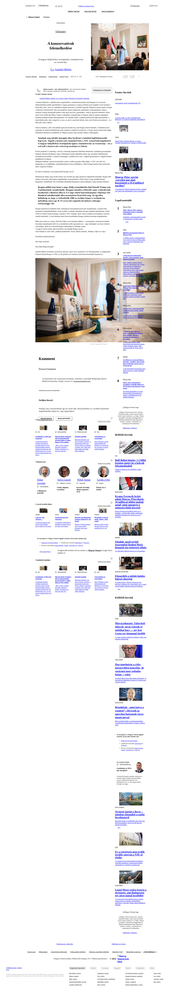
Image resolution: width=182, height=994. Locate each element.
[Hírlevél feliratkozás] (109, 539)
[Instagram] (105, 542)
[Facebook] (101, 542)
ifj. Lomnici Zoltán (123, 762)
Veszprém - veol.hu (158, 979)
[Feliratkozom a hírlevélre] (43, 6)
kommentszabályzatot (82, 381)
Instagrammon (59, 545)
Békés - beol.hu (73, 979)
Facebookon (78, 543)
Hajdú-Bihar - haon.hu (103, 982)
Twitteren (86, 543)
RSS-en (80, 545)
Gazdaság (105, 968)
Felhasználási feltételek (78, 952)
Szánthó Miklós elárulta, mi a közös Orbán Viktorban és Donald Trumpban (64, 98)
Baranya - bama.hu (74, 976)
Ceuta (116, 618)
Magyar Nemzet (34, 17)
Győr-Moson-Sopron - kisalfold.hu (106, 979)
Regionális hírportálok (77, 968)
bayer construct (119, 807)
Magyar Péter (119, 172)
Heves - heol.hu (101, 984)
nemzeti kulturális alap (125, 764)
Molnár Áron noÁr (82, 432)
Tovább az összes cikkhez (104, 463)
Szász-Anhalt (119, 659)
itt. (74, 91)
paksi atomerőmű (62, 432)
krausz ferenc (119, 492)
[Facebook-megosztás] (155, 76)
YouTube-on (72, 545)
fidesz (124, 229)
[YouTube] (105, 544)
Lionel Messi (119, 885)
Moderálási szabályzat (133, 952)
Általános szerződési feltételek (99, 952)
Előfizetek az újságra (119, 944)
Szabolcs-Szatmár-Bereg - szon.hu (134, 984)
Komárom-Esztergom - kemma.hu (133, 976)
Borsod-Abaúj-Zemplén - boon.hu (77, 982)
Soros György (119, 702)
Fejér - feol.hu (100, 976)
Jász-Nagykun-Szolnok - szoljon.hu (134, 973)
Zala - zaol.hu (157, 982)
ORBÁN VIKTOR (73, 11)
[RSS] (109, 544)
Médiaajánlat (43, 952)
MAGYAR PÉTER (90, 11)
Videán (66, 545)
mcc (116, 455)
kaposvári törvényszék (121, 571)
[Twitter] (109, 542)
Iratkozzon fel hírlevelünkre (49, 543)
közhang (117, 537)
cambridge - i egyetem (65, 483)
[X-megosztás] (151, 76)
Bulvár (128, 968)
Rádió (152, 968)
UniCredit (118, 99)
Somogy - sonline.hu (130, 982)
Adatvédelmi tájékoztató (59, 952)
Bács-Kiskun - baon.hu (75, 973)
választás (37, 514)
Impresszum (31, 952)
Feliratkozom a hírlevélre (102, 90)
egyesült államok (44, 486)
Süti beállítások (149, 952)
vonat (117, 137)
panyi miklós (127, 252)
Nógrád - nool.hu (129, 979)
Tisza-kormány (127, 328)
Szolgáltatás (140, 968)
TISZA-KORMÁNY (107, 11)
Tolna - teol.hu (157, 973)
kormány (101, 483)
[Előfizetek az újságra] (135, 6)
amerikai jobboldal (31, 76)
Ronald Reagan (53, 76)
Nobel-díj (77, 514)
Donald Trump (64, 76)
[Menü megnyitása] (153, 6)
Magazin (117, 968)
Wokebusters (42, 76)
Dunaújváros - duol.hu (103, 973)
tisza (98, 432)
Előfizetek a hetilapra (130, 428)
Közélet (93, 968)
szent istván (82, 483)
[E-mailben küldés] (146, 76)
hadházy (125, 357)
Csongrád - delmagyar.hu (75, 984)
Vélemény (46, 17)
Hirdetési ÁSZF (117, 952)
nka (39, 432)
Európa (57, 514)
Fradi (116, 114)
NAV (116, 847)
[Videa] (101, 544)
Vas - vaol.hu (157, 976)
